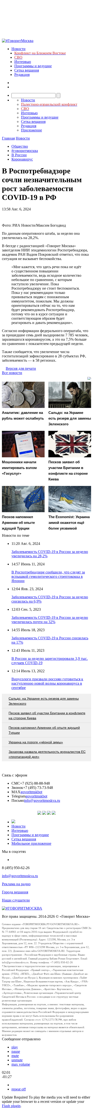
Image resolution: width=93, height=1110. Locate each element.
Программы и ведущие (33, 66)
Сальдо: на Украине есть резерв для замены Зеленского (44, 701)
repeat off (18, 1089)
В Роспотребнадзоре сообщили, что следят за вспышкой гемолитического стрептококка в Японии (48, 576)
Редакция (22, 75)
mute (15, 1056)
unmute (17, 1060)
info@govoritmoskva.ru (42, 800)
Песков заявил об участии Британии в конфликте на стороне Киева (47, 715)
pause (15, 1051)
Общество (19, 146)
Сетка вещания (26, 70)
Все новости (12, 373)
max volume (20, 1064)
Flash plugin (11, 1106)
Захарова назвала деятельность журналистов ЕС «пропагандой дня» (47, 754)
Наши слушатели (16, 900)
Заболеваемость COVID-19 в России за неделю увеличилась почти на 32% (49, 619)
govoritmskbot (31, 792)
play (14, 1047)
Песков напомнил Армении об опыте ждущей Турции (44, 730)
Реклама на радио (16, 884)
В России (19, 155)
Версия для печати (21, 368)
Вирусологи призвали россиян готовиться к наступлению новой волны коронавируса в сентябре (47, 683)
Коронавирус (22, 159)
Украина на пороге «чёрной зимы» (36, 742)
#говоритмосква (24, 151)
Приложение (31, 130)
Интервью (22, 62)
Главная (8, 138)
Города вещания (15, 892)
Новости (18, 49)
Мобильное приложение (31, 843)
